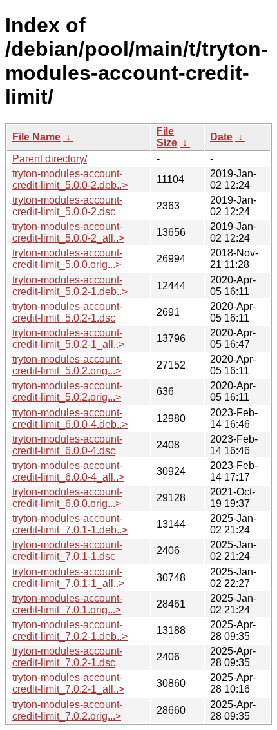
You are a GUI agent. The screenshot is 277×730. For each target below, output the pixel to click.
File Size (167, 137)
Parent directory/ (49, 158)
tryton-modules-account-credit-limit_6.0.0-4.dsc (67, 445)
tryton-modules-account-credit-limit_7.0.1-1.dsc (67, 550)
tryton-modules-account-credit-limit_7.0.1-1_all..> (68, 577)
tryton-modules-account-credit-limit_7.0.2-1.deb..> (70, 630)
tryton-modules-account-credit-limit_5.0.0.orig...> (67, 258)
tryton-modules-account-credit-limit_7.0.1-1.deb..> (70, 524)
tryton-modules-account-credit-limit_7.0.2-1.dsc (67, 657)
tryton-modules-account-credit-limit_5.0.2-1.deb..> (70, 285)
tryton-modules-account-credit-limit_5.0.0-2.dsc (67, 206)
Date (221, 136)
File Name (36, 136)
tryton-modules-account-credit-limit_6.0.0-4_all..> (68, 471)
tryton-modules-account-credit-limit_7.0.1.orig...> (67, 604)
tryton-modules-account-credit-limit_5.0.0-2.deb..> (70, 179)
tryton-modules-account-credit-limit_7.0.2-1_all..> (68, 683)
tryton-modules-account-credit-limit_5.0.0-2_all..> (68, 232)
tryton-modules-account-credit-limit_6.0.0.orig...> (67, 497)
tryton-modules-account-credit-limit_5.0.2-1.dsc (67, 312)
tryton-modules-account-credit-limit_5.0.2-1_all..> (68, 338)
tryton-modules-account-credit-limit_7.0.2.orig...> (67, 710)
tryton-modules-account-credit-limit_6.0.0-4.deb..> (70, 418)
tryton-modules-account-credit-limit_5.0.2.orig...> (67, 365)
